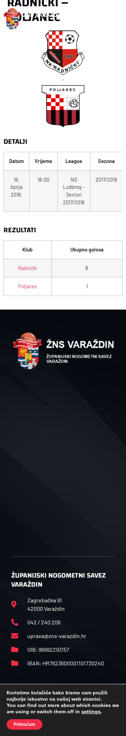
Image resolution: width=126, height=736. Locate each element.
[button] (115, 18)
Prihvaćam (24, 724)
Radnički (27, 268)
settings (91, 711)
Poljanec (27, 286)
